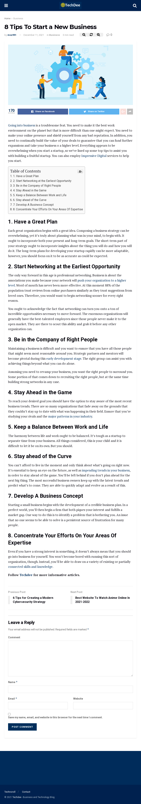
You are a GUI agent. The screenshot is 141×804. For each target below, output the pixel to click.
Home (7, 18)
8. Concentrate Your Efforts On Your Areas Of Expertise (48, 209)
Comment (14, 637)
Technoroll (9, 791)
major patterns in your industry (70, 416)
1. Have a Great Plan (26, 176)
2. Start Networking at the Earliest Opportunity (42, 181)
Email (12, 698)
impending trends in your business (106, 470)
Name (13, 682)
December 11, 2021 (34, 35)
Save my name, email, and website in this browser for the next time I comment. (55, 717)
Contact (26, 791)
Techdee (25, 575)
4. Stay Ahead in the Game (29, 190)
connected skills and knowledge (30, 567)
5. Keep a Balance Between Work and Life (40, 195)
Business (18, 18)
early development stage (63, 358)
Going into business (21, 125)
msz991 (12, 35)
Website (78, 698)
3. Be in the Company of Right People (37, 185)
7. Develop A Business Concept (33, 204)
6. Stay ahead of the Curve (29, 200)
